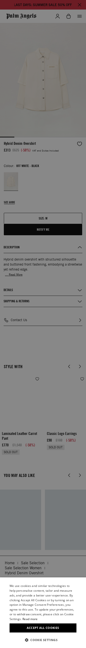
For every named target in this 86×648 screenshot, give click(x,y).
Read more (30, 619)
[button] (43, 640)
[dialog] (43, 612)
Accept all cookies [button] (43, 628)
